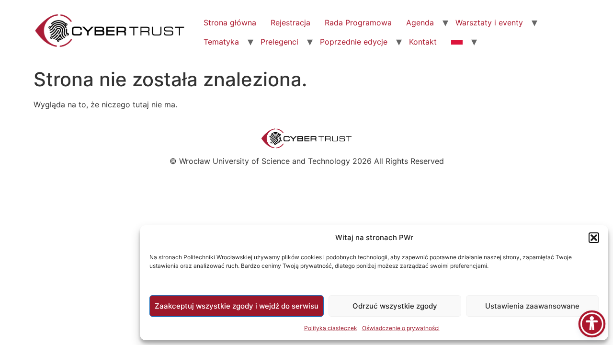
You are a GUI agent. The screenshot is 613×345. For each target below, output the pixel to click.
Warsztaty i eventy (489, 22)
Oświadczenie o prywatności (401, 328)
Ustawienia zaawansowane (532, 305)
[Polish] (457, 41)
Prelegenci (279, 41)
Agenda (420, 22)
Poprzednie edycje (353, 41)
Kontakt (423, 41)
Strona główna (230, 22)
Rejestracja (290, 22)
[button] (594, 237)
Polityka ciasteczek (330, 328)
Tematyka (221, 41)
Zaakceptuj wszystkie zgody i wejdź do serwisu (236, 305)
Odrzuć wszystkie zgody (394, 305)
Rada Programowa (358, 22)
